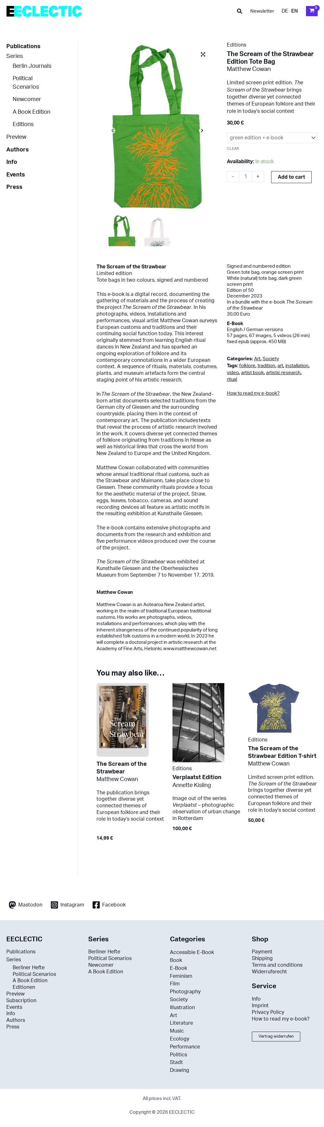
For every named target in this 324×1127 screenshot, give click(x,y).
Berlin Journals (32, 66)
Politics (178, 1054)
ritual (232, 379)
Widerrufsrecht (269, 971)
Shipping (262, 958)
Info (11, 162)
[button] (240, 11)
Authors (17, 149)
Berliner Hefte (29, 967)
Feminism (181, 976)
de (285, 11)
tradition (266, 365)
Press (14, 187)
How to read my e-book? (253, 393)
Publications (23, 46)
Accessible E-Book (192, 952)
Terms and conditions (277, 965)
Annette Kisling (191, 785)
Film (175, 983)
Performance (185, 1046)
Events (15, 174)
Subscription (21, 1000)
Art (257, 358)
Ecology (179, 1038)
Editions (23, 124)
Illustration (182, 1007)
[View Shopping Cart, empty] (312, 11)
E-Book (178, 968)
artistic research (283, 372)
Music (177, 1031)
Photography (185, 991)
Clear (233, 148)
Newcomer (27, 99)
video (233, 372)
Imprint (260, 1005)
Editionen (24, 987)
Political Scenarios (34, 974)
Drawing (179, 1070)
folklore (247, 365)
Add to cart (291, 177)
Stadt (176, 1062)
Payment (262, 951)
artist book (252, 372)
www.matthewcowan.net (189, 648)
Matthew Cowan (249, 69)
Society (271, 358)
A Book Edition (31, 112)
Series (14, 56)
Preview (16, 137)
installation (296, 365)
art (280, 365)
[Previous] (112, 131)
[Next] (202, 131)
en (294, 11)
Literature (181, 1023)
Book (176, 960)
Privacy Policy (268, 1012)
